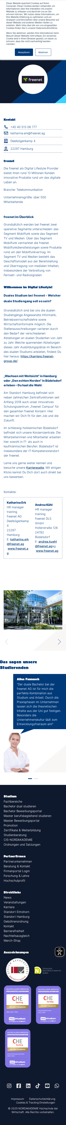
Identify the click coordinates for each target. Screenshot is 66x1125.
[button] (9, 1085)
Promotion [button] (11, 825)
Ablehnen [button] (43, 52)
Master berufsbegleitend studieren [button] (27, 816)
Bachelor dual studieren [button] (20, 806)
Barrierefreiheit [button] (14, 931)
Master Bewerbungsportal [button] (21, 820)
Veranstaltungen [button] (15, 902)
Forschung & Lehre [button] (16, 876)
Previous (6, 642)
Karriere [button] (9, 907)
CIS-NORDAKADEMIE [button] (18, 840)
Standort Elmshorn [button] (16, 912)
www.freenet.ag (47, 551)
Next (59, 642)
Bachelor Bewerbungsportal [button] (23, 811)
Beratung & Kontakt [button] (17, 866)
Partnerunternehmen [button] (18, 861)
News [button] (7, 897)
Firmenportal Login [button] (17, 871)
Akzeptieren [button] (24, 52)
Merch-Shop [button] (12, 940)
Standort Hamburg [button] (17, 916)
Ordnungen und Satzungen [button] (22, 844)
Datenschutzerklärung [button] (42, 1098)
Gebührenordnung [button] (16, 921)
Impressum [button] (17, 1098)
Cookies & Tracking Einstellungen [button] (35, 1102)
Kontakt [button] (9, 926)
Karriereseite (35, 467)
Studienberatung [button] (15, 835)
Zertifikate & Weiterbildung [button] (22, 830)
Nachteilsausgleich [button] (17, 936)
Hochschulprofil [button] (14, 880)
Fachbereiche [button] (13, 801)
